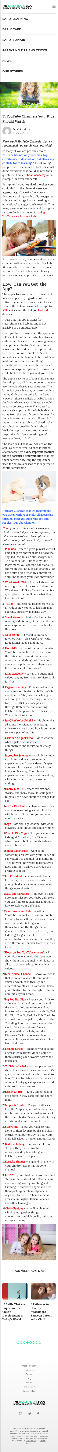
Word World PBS (15, 582)
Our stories (12, 71)
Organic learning (15, 687)
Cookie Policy (29, 1391)
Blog (29, 1378)
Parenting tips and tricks (24, 50)
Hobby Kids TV (14, 789)
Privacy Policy (29, 1386)
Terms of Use (31, 1441)
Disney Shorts (13, 1091)
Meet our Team (29, 1365)
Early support (14, 40)
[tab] (18, 1342)
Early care (11, 29)
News (7, 61)
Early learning (15, 19)
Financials (29, 1370)
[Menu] (54, 7)
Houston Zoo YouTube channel (24, 952)
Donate (29, 1374)
